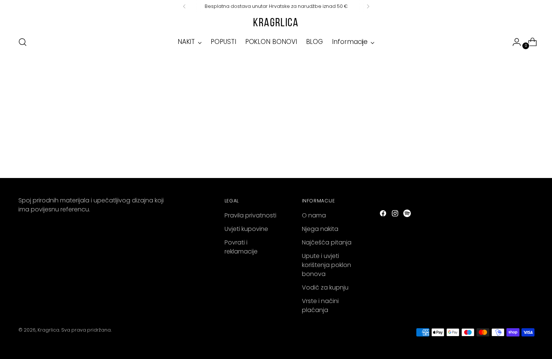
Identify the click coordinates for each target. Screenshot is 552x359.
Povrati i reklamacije (241, 247)
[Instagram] (395, 215)
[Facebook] (383, 215)
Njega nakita (320, 229)
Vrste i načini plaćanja (320, 305)
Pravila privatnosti (250, 215)
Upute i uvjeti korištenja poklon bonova (326, 265)
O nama (314, 215)
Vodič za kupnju (325, 287)
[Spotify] (407, 215)
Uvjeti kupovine (246, 229)
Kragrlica (48, 330)
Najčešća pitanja (326, 242)
